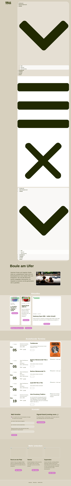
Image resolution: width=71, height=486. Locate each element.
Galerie (20, 73)
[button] (43, 131)
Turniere (21, 71)
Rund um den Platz (23, 4)
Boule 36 (22, 67)
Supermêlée (21, 70)
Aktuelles (21, 3)
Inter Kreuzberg (24, 68)
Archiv (20, 74)
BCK (21, 250)
